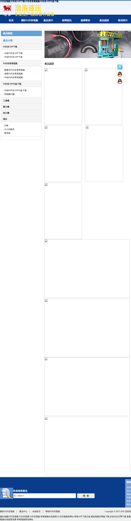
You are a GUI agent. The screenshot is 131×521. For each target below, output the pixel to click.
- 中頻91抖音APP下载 (13, 57)
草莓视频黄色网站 (25, 519)
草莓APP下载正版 (82, 516)
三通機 (6, 100)
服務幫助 (85, 20)
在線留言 (36, 511)
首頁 (11, 20)
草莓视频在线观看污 (49, 516)
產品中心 (23, 511)
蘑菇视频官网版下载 (100, 516)
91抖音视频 (13, 516)
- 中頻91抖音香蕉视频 (13, 77)
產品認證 (104, 20)
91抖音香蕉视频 (10, 63)
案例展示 (123, 20)
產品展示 (48, 20)
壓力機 (6, 107)
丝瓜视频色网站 (66, 516)
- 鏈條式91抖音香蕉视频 (14, 70)
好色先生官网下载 (118, 516)
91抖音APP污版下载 (12, 84)
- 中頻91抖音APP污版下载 (15, 90)
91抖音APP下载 (10, 47)
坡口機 (6, 113)
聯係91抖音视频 (53, 511)
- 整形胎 (6, 133)
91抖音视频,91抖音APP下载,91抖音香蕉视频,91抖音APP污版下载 (29, 1)
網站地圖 (4, 516)
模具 (5, 119)
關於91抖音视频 (29, 20)
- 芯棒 (5, 125)
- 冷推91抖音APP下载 (13, 53)
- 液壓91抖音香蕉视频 (13, 74)
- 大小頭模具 (8, 129)
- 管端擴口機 (8, 94)
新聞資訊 (67, 20)
